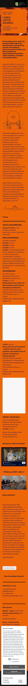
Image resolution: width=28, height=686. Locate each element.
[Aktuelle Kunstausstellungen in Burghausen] (21, 3)
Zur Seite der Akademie (9, 568)
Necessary (16, 659)
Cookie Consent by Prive (20, 681)
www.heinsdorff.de (8, 557)
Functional (16, 661)
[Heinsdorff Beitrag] (14, 456)
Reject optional (14, 667)
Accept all (14, 672)
